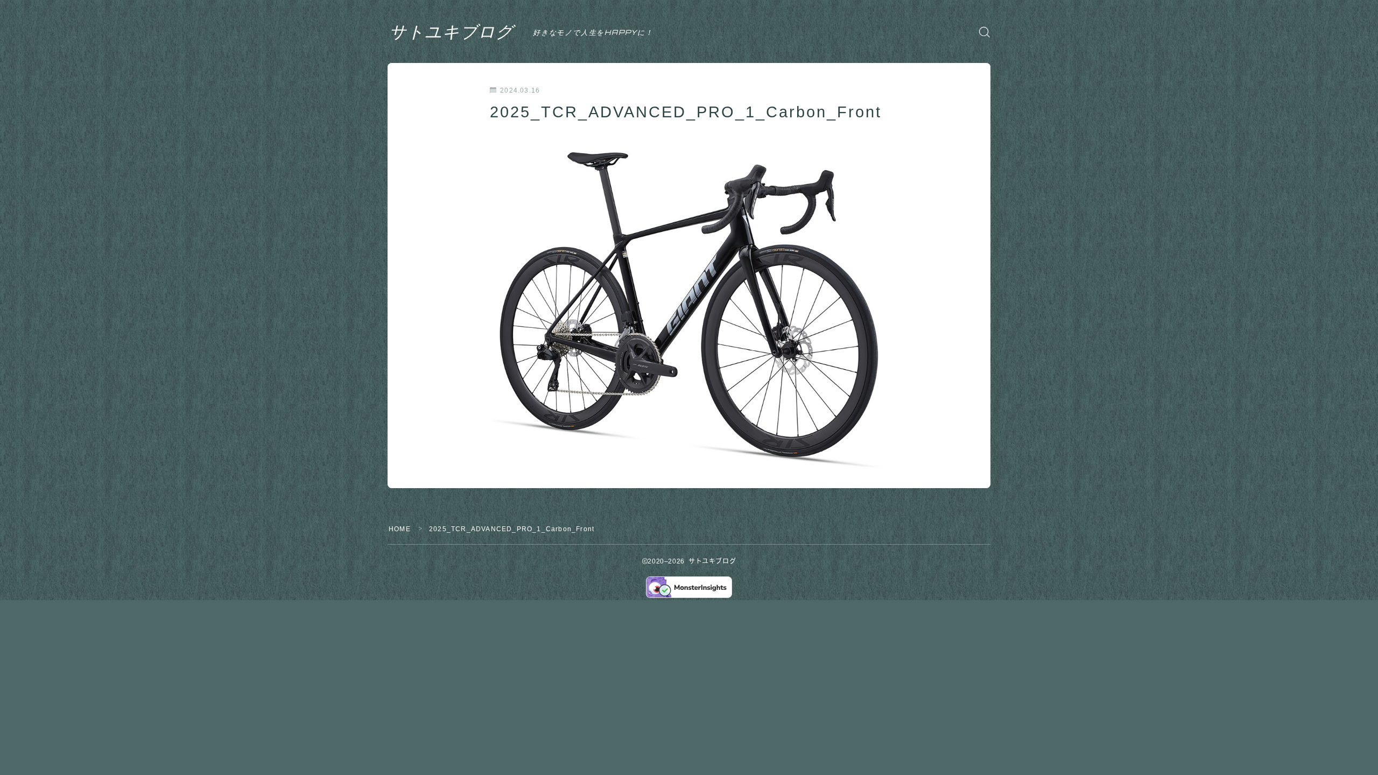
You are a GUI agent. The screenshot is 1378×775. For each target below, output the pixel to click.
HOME (400, 529)
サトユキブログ (451, 32)
